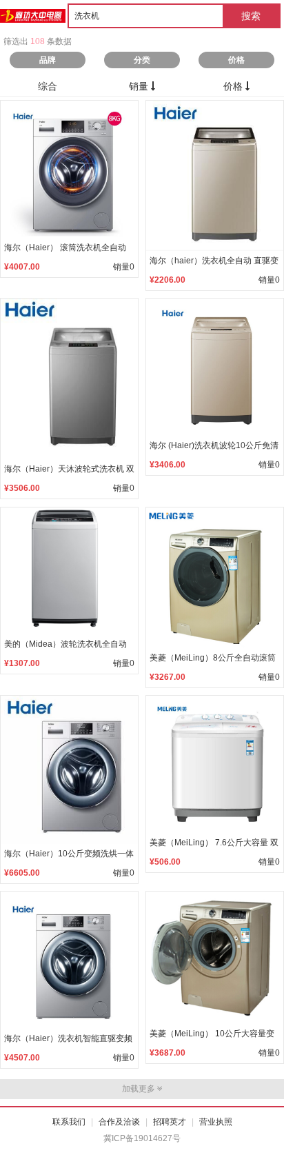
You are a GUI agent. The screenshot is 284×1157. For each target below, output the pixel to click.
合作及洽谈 (119, 1122)
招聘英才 (169, 1122)
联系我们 (68, 1122)
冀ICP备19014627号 (142, 1138)
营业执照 (215, 1122)
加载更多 (139, 1089)
